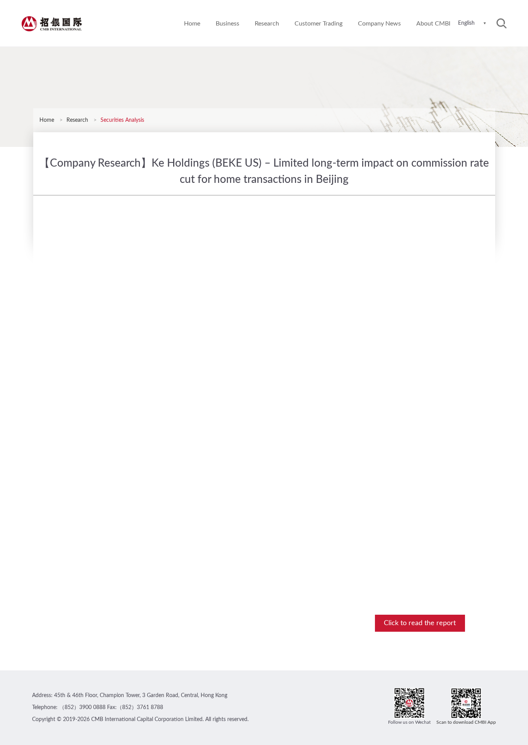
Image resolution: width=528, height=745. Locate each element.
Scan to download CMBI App (466, 722)
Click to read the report (420, 623)
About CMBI (433, 23)
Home (192, 23)
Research (267, 23)
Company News (379, 23)
